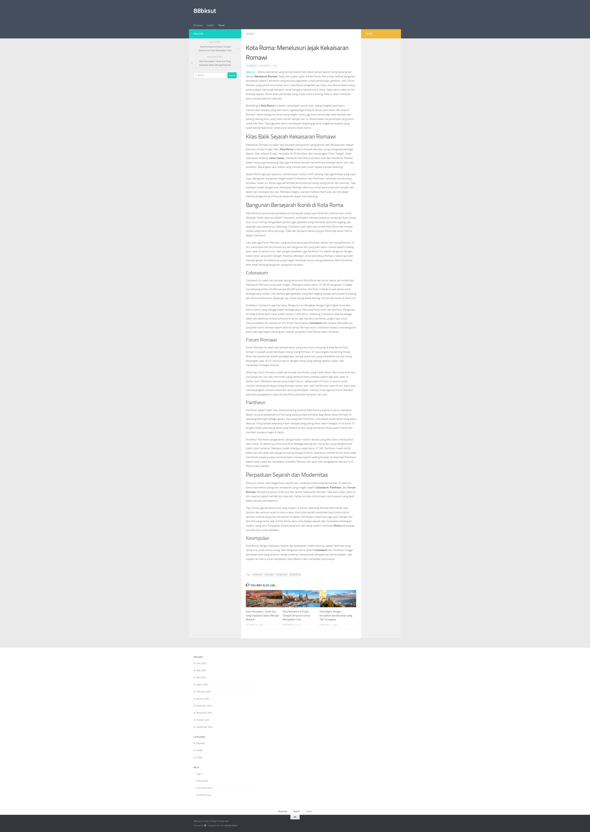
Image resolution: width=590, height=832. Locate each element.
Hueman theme (231, 825)
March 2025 (202, 684)
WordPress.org (203, 795)
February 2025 (203, 691)
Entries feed (202, 780)
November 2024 (204, 712)
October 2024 (202, 720)
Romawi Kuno (281, 574)
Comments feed (204, 787)
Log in (199, 773)
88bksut (205, 11)
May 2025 (201, 670)
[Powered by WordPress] (205, 825)
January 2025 (202, 698)
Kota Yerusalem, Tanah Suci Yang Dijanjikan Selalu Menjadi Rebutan (262, 615)
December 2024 (204, 705)
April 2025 (201, 677)
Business (198, 25)
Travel (221, 25)
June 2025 (201, 663)
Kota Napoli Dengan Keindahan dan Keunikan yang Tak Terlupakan (336, 615)
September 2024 (204, 727)
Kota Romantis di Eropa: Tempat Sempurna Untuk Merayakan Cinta (296, 615)
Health (210, 25)
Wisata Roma (295, 574)
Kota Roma (257, 574)
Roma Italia (269, 574)
